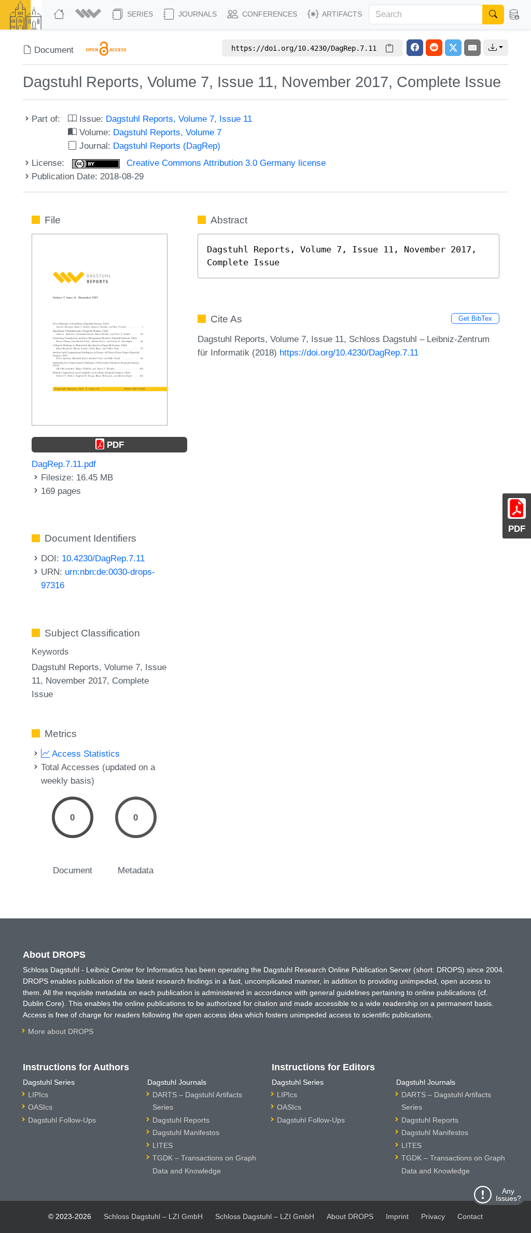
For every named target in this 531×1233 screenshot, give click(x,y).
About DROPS (350, 1216)
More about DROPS (60, 1031)
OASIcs (40, 1107)
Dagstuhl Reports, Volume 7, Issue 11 (179, 119)
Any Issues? (508, 1194)
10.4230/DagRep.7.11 (103, 558)
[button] (89, 14)
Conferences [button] (268, 14)
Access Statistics (85, 753)
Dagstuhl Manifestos (185, 1132)
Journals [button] (196, 14)
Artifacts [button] (341, 14)
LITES (162, 1145)
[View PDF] (99, 328)
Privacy (433, 1216)
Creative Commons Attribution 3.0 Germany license (225, 163)
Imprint (397, 1216)
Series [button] (139, 14)
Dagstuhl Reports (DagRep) (166, 145)
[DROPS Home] (60, 14)
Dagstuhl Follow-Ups (62, 1120)
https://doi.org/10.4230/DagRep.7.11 (349, 352)
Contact (470, 1216)
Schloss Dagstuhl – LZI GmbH (153, 1216)
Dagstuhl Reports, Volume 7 (167, 132)
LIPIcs (38, 1094)
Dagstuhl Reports (180, 1120)
